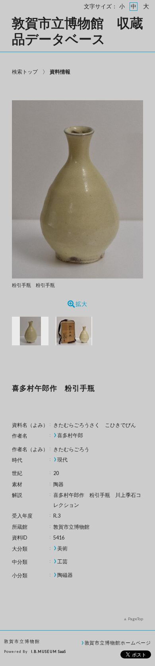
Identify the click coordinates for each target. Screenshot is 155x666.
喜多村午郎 (70, 435)
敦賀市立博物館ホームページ (118, 642)
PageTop (135, 618)
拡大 (81, 304)
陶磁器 (65, 575)
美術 (62, 548)
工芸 (62, 562)
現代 (62, 460)
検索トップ (25, 71)
